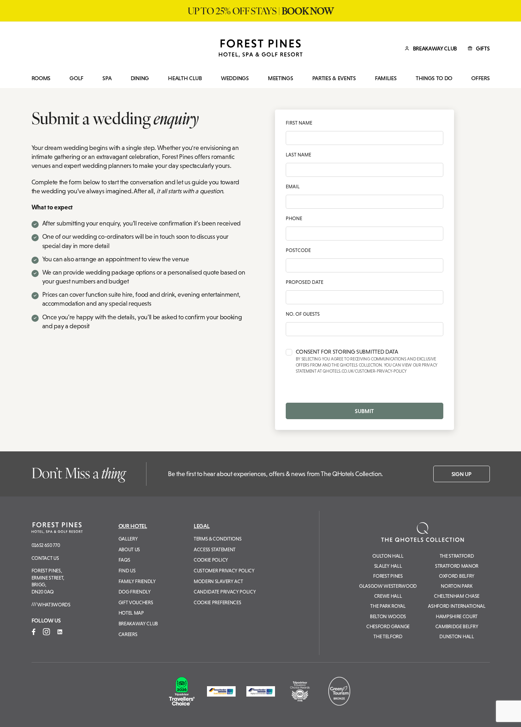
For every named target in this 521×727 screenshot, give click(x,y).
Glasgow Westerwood (388, 586)
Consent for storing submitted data (367, 361)
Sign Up (462, 474)
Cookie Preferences (217, 602)
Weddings (235, 78)
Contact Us (45, 558)
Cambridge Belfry (456, 626)
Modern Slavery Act (218, 581)
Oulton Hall (387, 556)
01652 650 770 (46, 545)
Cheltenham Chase (456, 596)
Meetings (280, 78)
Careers (128, 634)
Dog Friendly (135, 592)
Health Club (185, 78)
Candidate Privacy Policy (225, 592)
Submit (364, 411)
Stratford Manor (456, 566)
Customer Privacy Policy (224, 570)
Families (385, 78)
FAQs (124, 560)
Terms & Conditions (217, 539)
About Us (129, 549)
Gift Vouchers (136, 602)
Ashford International (456, 606)
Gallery (128, 539)
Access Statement (215, 549)
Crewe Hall (388, 596)
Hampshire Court (457, 616)
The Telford (387, 636)
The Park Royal (388, 606)
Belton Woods (388, 616)
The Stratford (457, 556)
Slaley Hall (388, 566)
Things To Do (434, 78)
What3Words (53, 604)
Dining (140, 78)
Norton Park (456, 586)
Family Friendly (137, 581)
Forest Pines (387, 576)
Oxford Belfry (456, 576)
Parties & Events (334, 78)
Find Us (127, 570)
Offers (480, 78)
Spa (106, 78)
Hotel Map (131, 613)
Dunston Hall (456, 636)
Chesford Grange (388, 626)
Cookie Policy (211, 560)
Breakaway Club (138, 623)
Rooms (41, 78)
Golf (76, 78)
